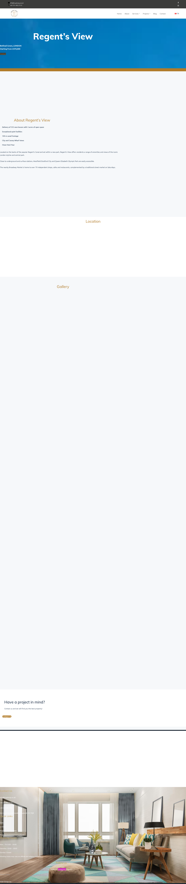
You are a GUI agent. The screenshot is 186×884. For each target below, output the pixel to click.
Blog (155, 13)
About (127, 13)
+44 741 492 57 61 (16, 5)
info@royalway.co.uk (17, 3)
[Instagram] (178, 5)
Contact (163, 13)
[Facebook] (178, 3)
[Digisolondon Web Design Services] (19, 882)
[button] (139, 13)
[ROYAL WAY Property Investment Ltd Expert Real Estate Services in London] (14, 13)
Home (119, 13)
